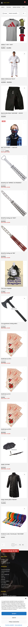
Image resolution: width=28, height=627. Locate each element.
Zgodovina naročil (5, 563)
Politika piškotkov (5, 587)
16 (22, 545)
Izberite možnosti (24, 19)
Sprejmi (14, 613)
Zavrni (14, 617)
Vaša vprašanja (5, 584)
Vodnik (2, 573)
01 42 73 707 (12, 551)
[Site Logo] (6, 2)
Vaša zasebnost (18, 625)
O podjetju (3, 582)
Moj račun (3, 561)
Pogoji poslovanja (5, 569)
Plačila (2, 576)
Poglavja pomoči (5, 571)
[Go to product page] (14, 30)
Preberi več (24, 298)
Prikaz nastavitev (14, 622)
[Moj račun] (17, 3)
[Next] (25, 545)
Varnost (3, 578)
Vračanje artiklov (5, 581)
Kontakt (3, 559)
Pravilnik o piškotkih (9, 625)
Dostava (3, 579)
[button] (26, 598)
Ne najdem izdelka (5, 586)
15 (20, 545)
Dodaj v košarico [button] (24, 122)
